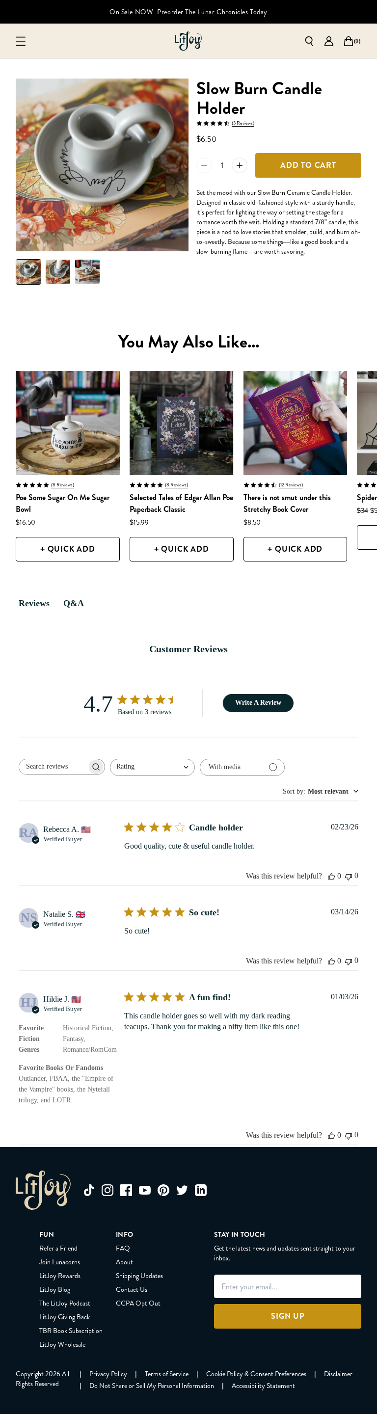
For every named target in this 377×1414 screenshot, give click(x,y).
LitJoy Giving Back (64, 1317)
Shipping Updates (139, 1276)
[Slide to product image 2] (58, 272)
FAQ (123, 1248)
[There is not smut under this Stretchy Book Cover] (295, 423)
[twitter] (182, 1190)
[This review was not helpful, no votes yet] (348, 875)
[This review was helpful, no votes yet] (331, 876)
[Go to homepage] (188, 41)
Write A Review (258, 702)
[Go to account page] (329, 41)
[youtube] (145, 1190)
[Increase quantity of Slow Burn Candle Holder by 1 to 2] (239, 165)
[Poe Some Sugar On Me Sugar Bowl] (68, 423)
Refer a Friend (58, 1248)
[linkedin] (201, 1190)
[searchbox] (53, 766)
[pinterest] (163, 1190)
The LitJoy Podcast (64, 1303)
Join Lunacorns (59, 1262)
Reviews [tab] (34, 603)
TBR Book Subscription (71, 1330)
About (124, 1262)
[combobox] (152, 767)
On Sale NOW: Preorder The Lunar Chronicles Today (188, 12)
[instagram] (107, 1190)
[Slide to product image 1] (28, 272)
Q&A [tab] (73, 603)
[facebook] (126, 1190)
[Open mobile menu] (21, 41)
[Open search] (309, 41)
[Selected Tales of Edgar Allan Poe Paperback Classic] (182, 423)
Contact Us (131, 1289)
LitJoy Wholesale (62, 1344)
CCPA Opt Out (138, 1303)
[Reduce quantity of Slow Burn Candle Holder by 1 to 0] (204, 165)
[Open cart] (348, 41)
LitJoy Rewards (60, 1276)
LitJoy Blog (54, 1289)
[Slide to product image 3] (87, 272)
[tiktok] (89, 1190)
